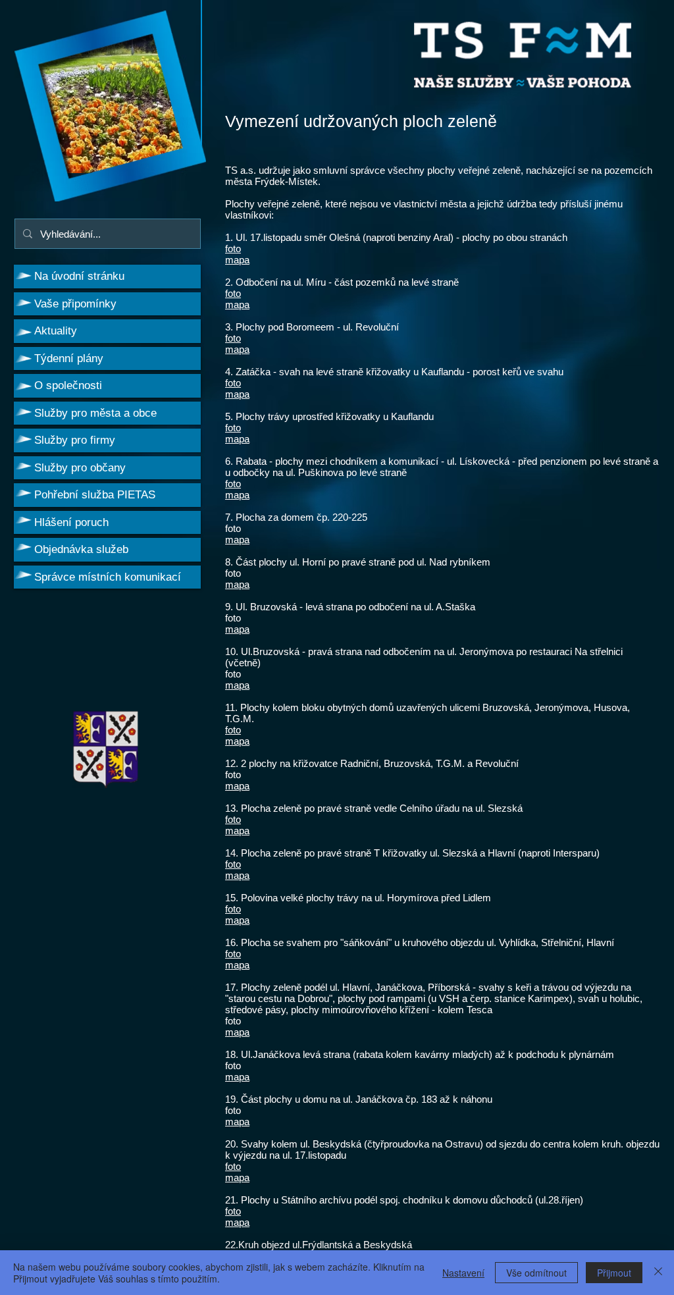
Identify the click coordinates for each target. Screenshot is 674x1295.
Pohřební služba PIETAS (94, 495)
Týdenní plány (68, 358)
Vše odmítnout (536, 1272)
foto (233, 248)
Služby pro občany (80, 468)
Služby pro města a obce (95, 413)
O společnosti (68, 385)
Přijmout (614, 1272)
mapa (237, 259)
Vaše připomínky (75, 304)
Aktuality (55, 331)
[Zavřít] (658, 1272)
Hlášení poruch (71, 522)
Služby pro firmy (74, 440)
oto (234, 382)
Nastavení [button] (463, 1272)
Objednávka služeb (81, 549)
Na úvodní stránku (79, 276)
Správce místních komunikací (107, 577)
